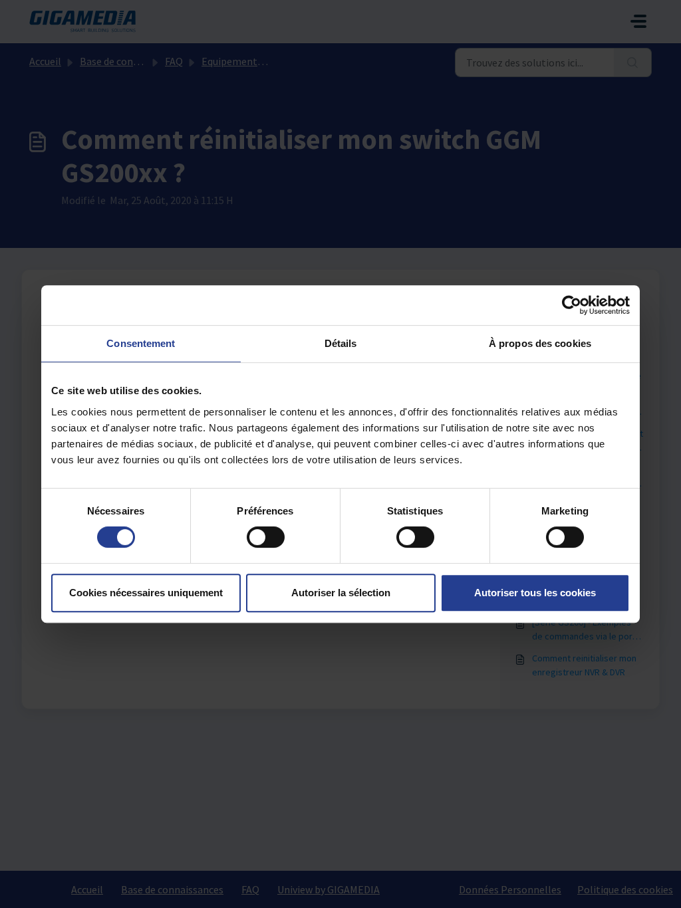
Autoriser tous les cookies (535, 592)
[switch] (266, 537)
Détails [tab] (341, 343)
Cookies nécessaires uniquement (146, 592)
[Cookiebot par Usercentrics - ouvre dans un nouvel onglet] (571, 305)
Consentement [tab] (140, 343)
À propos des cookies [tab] (540, 343)
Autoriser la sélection (340, 592)
